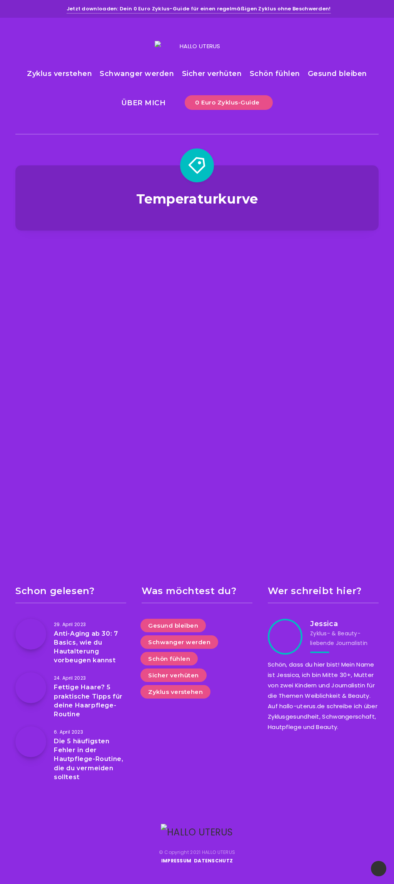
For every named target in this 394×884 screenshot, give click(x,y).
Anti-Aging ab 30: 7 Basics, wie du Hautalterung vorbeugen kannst (86, 647)
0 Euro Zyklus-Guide (228, 102)
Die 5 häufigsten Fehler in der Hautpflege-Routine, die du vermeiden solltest (88, 759)
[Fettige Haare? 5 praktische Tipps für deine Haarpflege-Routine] (30, 687)
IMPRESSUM (176, 860)
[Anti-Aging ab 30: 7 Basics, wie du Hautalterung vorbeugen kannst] (30, 634)
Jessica (324, 624)
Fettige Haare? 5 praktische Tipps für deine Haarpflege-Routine (88, 701)
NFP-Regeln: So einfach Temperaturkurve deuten (323, 404)
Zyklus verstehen (59, 73)
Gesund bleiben (337, 73)
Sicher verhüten (212, 73)
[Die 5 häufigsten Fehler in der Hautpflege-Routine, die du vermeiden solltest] (30, 741)
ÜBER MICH (143, 103)
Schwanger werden (137, 73)
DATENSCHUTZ (213, 860)
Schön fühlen (275, 73)
